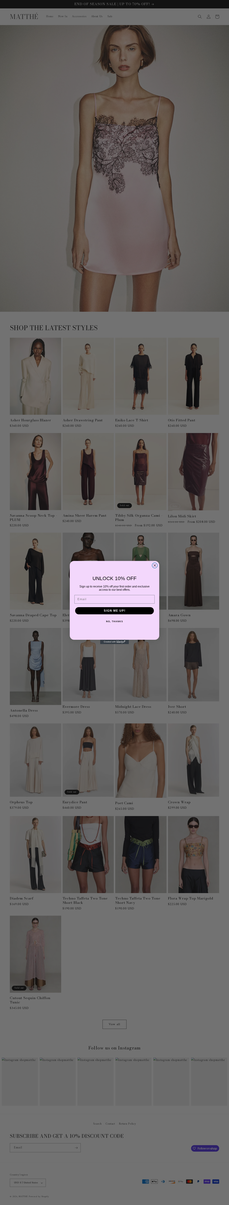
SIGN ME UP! (114, 610)
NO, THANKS (114, 621)
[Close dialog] (154, 565)
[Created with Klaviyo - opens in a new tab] (114, 642)
